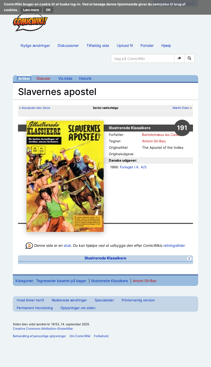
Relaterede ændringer (69, 300)
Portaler (147, 45)
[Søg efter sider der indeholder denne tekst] (189, 58)
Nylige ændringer (35, 45)
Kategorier (24, 280)
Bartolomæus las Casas (161, 135)
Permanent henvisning (35, 308)
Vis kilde (65, 78)
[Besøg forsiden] (30, 21)
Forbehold (101, 336)
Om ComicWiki (79, 336)
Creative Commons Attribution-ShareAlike (43, 328)
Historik (85, 78)
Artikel (24, 78)
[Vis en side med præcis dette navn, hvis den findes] (179, 58)
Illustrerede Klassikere (105, 258)
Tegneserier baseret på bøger (61, 280)
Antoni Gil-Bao (154, 141)
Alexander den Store (36, 108)
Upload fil (125, 45)
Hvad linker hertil (30, 300)
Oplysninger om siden (77, 308)
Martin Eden (181, 108)
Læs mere (31, 10)
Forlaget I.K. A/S (133, 167)
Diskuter (43, 78)
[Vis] (189, 258)
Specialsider (104, 300)
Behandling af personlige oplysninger (39, 336)
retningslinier (173, 245)
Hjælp (166, 45)
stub (67, 245)
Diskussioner (68, 45)
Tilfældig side (97, 45)
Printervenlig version (138, 300)
